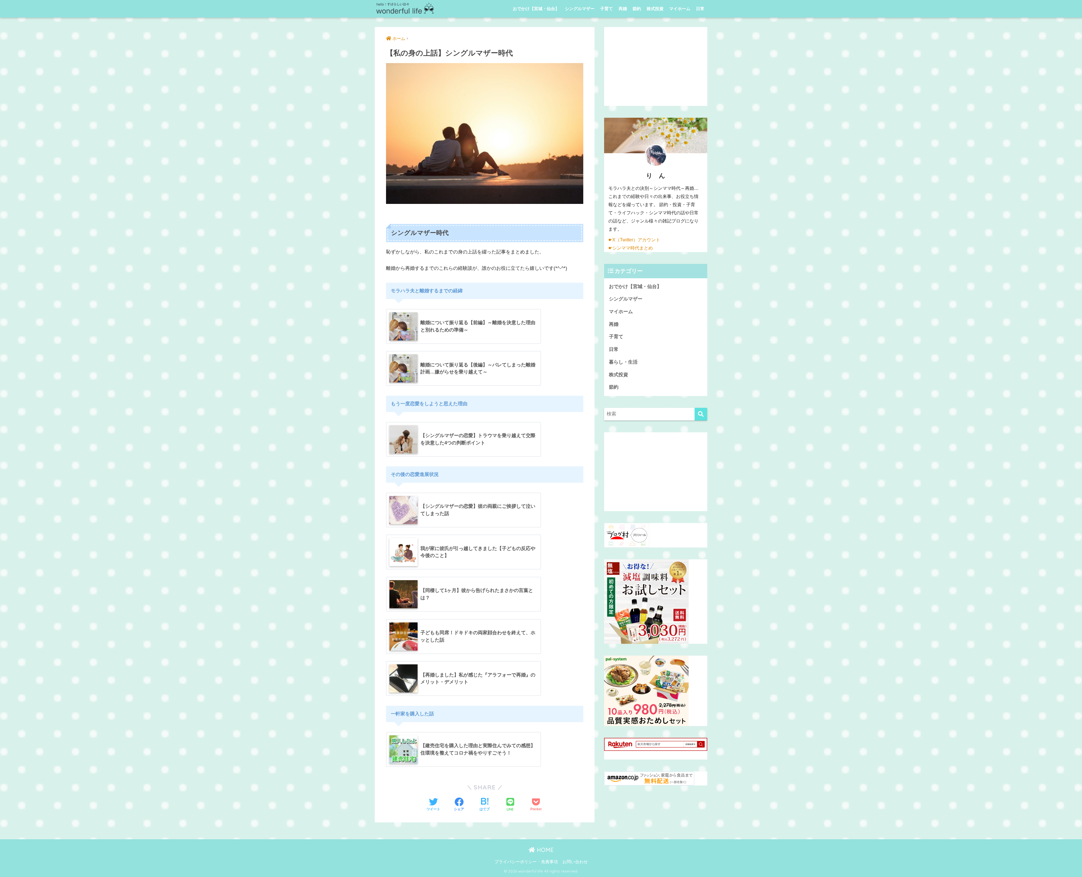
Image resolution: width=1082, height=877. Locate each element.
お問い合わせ (575, 862)
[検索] (701, 414)
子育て (606, 8)
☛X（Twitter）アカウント (634, 239)
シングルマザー (580, 8)
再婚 (622, 8)
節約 (637, 8)
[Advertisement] (655, 66)
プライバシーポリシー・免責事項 (526, 862)
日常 (700, 8)
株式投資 (655, 8)
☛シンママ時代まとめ (630, 248)
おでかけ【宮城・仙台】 (536, 8)
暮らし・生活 (623, 362)
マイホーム (679, 8)
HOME (544, 849)
